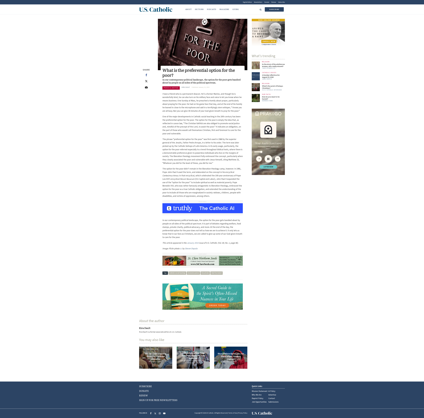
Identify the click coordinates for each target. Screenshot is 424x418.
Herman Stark (267, 101)
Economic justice (193, 273)
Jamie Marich (267, 79)
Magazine (224, 9)
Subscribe (281, 2)
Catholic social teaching (177, 273)
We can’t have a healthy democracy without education (155, 356)
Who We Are (256, 394)
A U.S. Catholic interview (272, 90)
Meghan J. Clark (155, 362)
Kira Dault (186, 87)
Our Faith (266, 94)
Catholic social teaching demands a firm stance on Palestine (193, 355)
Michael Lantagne (230, 362)
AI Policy (271, 391)
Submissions (273, 402)
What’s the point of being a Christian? (272, 87)
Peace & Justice (171, 88)
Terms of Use (232, 413)
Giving (235, 9)
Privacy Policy (242, 413)
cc (181, 248)
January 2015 (193, 242)
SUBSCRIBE (145, 386)
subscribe (274, 9)
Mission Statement (259, 391)
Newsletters (258, 2)
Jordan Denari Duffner (189, 361)
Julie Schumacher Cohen (195, 362)
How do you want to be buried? (271, 98)
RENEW (143, 395)
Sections (199, 9)
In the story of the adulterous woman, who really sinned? (273, 65)
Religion (266, 62)
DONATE (144, 390)
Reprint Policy (257, 398)
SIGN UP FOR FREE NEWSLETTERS (158, 400)
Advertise (272, 394)
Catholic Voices (269, 73)
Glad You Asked (216, 273)
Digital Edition (247, 2)
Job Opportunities (259, 402)
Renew (273, 2)
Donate (266, 2)
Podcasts (211, 9)
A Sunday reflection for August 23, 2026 (271, 76)
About (188, 9)
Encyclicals (205, 273)
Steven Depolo (191, 248)
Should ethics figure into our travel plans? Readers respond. (231, 356)
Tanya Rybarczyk (268, 68)
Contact (271, 398)
